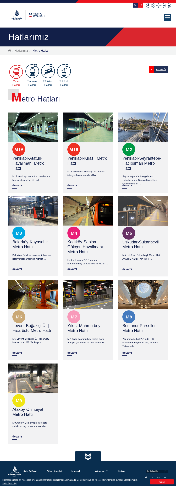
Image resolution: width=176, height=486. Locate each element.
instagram (158, 5)
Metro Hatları (16, 83)
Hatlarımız (21, 50)
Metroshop (99, 471)
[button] (167, 17)
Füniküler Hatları (48, 83)
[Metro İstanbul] (28, 14)
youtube (169, 5)
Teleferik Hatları (64, 83)
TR (140, 5)
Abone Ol (161, 69)
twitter (153, 5)
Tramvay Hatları (32, 83)
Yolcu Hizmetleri (54, 471)
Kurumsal (75, 471)
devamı (17, 185)
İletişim (121, 471)
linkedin (164, 5)
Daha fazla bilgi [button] (9, 483)
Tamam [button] (162, 482)
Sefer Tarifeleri (30, 471)
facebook (148, 5)
